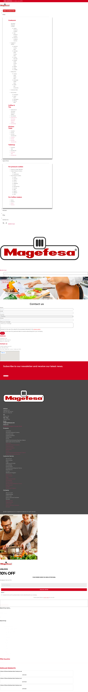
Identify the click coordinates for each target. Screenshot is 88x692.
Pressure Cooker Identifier (17, 169)
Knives (12, 132)
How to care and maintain (12, 497)
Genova (12, 201)
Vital (15, 194)
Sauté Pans (15, 97)
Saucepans (16, 99)
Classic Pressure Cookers (15, 30)
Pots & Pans (13, 92)
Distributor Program (11, 472)
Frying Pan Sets (15, 58)
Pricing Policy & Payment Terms (14, 468)
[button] (45, 626)
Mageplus (16, 183)
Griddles (15, 69)
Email (1, 311)
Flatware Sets (13, 148)
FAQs (7, 461)
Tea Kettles (13, 116)
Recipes (8, 499)
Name (1, 307)
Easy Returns (9, 469)
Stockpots (16, 94)
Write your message (5, 321)
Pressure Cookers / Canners (16, 39)
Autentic (15, 178)
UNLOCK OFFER (44, 589)
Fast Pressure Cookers (15, 34)
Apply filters (4, 605)
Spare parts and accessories (13, 441)
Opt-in (2, 592)
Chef (15, 172)
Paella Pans (13, 71)
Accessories (13, 150)
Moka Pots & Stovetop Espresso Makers (14, 112)
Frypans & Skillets (13, 43)
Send (2, 333)
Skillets (15, 66)
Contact (8, 471)
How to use (9, 496)
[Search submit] (4, 276)
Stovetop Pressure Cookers (13, 25)
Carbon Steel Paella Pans (15, 76)
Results (4, 279)
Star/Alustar (16, 174)
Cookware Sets (14, 89)
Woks (15, 68)
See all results (6, 282)
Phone (1, 318)
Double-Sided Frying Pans (15, 63)
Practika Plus (16, 186)
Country (2, 314)
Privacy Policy (9, 466)
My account (9, 458)
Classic (15, 180)
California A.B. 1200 (10, 463)
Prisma (15, 188)
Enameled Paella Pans (16, 81)
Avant (15, 177)
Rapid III (15, 192)
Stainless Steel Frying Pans (16, 53)
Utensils (13, 131)
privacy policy (37, 329)
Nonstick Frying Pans (16, 48)
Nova (15, 185)
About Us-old (9, 492)
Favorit (15, 181)
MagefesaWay (9, 494)
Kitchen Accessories (13, 135)
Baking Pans (15, 101)
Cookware (8, 430)
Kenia (12, 200)
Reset (2, 601)
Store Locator (9, 460)
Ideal (15, 189)
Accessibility (9, 465)
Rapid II (15, 191)
